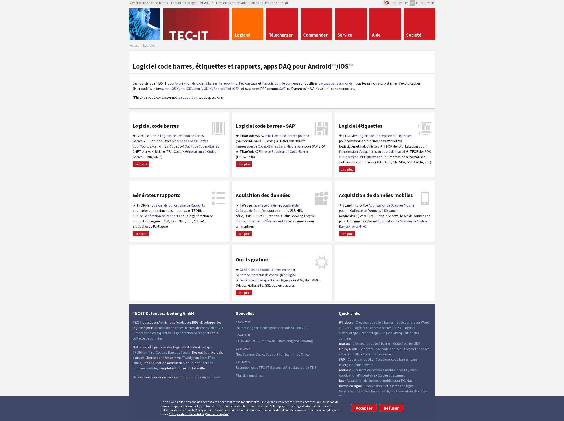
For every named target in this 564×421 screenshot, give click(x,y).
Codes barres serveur (378, 354)
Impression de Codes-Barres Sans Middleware (270, 146)
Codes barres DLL (360, 359)
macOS (185, 88)
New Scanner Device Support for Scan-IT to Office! (273, 354)
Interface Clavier (265, 205)
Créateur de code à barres (375, 322)
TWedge (188, 357)
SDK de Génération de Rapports (156, 216)
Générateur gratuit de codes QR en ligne (266, 275)
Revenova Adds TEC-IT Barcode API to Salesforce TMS (276, 367)
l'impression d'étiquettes (152, 333)
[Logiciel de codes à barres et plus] (144, 24)
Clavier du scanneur (392, 375)
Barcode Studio (179, 352)
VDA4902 (206, 3)
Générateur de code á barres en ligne (366, 391)
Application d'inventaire (357, 375)
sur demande (211, 377)
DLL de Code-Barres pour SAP (290, 135)
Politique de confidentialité (186, 414)
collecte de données (148, 338)
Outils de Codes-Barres (202, 146)
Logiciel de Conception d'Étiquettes (385, 135)
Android (219, 88)
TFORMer (140, 352)
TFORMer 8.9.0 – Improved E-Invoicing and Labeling (274, 341)
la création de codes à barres (196, 83)
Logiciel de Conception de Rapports (178, 205)
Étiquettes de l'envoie (231, 3)
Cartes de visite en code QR (268, 3)
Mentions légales (217, 414)
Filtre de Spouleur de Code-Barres (283, 151)
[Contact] (386, 3)
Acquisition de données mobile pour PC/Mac (379, 380)
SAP (282, 88)
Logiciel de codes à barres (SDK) (377, 327)
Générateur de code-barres (149, 3)
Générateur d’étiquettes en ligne (264, 280)
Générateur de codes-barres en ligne (267, 269)
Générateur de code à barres (380, 349)
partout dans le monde (335, 83)
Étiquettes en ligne (184, 3)
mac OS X (171, 88)
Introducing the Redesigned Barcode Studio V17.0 (272, 327)
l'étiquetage (248, 83)
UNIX (207, 88)
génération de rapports (193, 333)
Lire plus (140, 164)
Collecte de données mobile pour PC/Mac (385, 370)
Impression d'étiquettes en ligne (389, 386)
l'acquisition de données (280, 83)
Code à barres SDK (406, 343)
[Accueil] (196, 24)
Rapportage (370, 333)
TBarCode (155, 352)
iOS (234, 88)
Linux (197, 88)
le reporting (228, 83)
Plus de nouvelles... (250, 375)
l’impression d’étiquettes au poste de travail (372, 151)
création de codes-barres (176, 327)
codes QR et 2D (211, 327)
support (187, 97)
